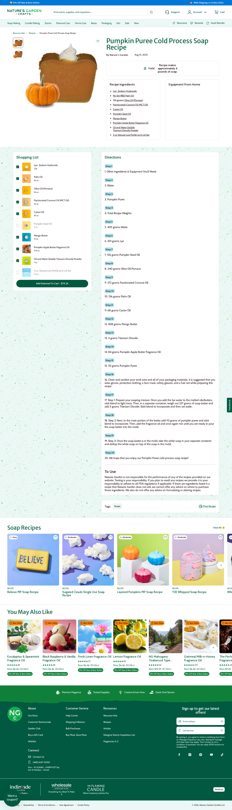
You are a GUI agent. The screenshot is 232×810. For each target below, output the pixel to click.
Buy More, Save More (76, 734)
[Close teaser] (22, 788)
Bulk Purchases (73, 728)
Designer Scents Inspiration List (119, 734)
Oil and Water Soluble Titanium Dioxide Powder (125, 129)
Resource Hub (19, 33)
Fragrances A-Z (110, 741)
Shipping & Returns (75, 722)
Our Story (33, 715)
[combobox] (103, 12)
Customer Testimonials (39, 722)
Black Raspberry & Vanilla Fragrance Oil (59, 658)
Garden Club (34, 728)
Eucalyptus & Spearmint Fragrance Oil (23, 658)
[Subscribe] (221, 721)
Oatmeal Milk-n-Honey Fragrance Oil (199, 658)
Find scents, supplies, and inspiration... (72, 12)
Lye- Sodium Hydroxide (125, 91)
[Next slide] (221, 565)
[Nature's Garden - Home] (24, 12)
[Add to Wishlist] (98, 41)
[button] (12, 798)
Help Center (72, 715)
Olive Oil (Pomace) (133, 100)
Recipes (32, 33)
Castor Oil (118, 109)
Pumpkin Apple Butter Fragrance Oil (130, 122)
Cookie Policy (83, 805)
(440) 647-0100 (41, 762)
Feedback (219, 789)
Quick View (24, 648)
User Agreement (66, 805)
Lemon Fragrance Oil (127, 656)
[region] (116, 2)
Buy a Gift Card (35, 734)
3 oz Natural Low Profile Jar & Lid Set (131, 134)
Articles (107, 728)
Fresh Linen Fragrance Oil (94, 656)
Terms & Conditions (46, 805)
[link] (179, 755)
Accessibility (28, 805)
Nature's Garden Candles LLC (212, 805)
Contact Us (38, 757)
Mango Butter (120, 118)
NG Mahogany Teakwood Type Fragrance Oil (159, 658)
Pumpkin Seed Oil (122, 113)
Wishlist (32, 741)
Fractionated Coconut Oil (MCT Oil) (130, 104)
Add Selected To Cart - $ (52, 283)
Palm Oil (38, 177)
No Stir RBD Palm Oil (123, 95)
